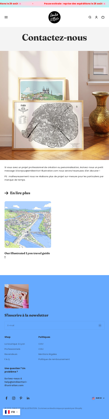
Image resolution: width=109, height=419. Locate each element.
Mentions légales (47, 354)
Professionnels (12, 348)
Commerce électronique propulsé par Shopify (60, 408)
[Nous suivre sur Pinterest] (21, 398)
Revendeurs (11, 354)
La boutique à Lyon (15, 343)
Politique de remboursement (54, 359)
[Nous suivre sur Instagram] (14, 398)
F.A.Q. (7, 359)
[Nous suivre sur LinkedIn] (28, 398)
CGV (40, 343)
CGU (40, 348)
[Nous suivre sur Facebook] (6, 398)
